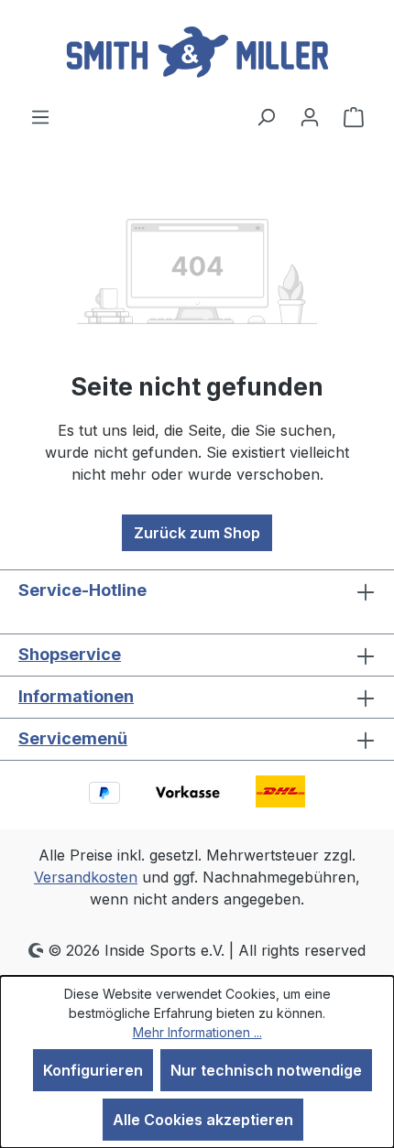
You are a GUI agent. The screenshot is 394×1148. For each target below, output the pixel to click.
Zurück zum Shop (197, 533)
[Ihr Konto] (310, 116)
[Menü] (40, 116)
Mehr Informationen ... (197, 1032)
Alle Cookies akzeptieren (203, 1119)
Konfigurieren (93, 1070)
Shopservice (69, 654)
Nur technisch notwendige (266, 1070)
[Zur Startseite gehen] (197, 52)
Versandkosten (85, 877)
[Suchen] (266, 116)
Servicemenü (72, 738)
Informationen (76, 696)
